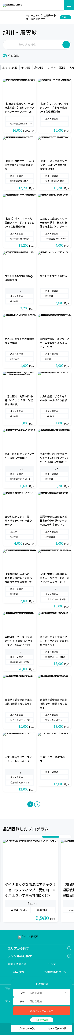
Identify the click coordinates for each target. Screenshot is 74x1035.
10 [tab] (69, 837)
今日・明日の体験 (57, 1028)
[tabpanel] (30, 881)
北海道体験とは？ (18, 964)
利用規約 (18, 972)
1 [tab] (21, 837)
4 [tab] (33, 837)
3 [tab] (29, 837)
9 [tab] (65, 837)
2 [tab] (25, 837)
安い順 (25, 67)
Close (5, 17)
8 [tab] (61, 837)
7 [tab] (50, 837)
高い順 (38, 67)
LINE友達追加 (42, 1019)
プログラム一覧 (27, 1028)
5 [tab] (36, 837)
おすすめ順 (9, 67)
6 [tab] (40, 837)
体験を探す (56, 5)
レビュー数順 (56, 67)
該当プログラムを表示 (41, 1010)
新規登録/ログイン (55, 972)
